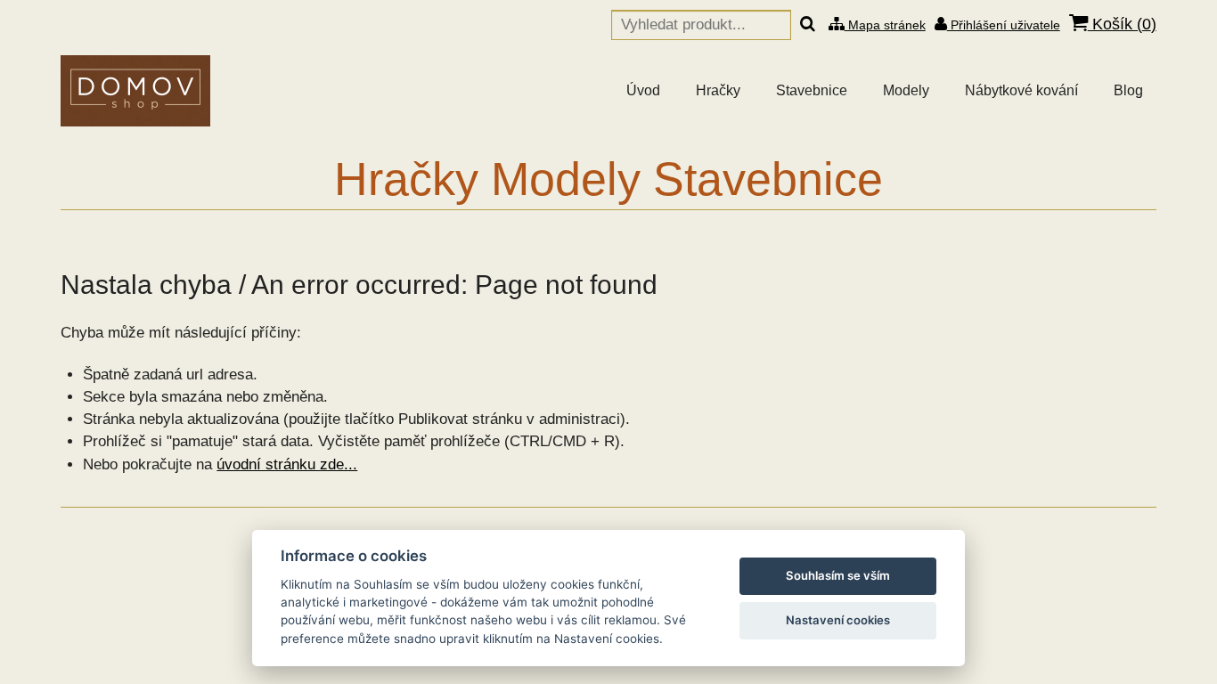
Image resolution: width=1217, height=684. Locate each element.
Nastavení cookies (838, 620)
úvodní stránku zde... (286, 464)
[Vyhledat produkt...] (807, 25)
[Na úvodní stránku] (135, 90)
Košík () (1122, 24)
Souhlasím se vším (838, 575)
